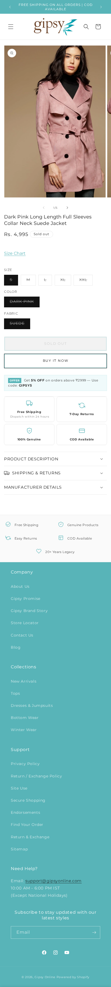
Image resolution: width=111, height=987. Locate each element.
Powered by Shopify (73, 977)
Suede (20, 325)
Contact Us (22, 635)
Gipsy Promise (25, 598)
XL (65, 281)
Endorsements (25, 812)
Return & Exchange (30, 837)
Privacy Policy (25, 763)
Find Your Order (27, 824)
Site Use (19, 788)
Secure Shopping (28, 800)
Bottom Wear (25, 717)
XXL (86, 281)
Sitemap (19, 849)
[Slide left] (44, 208)
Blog (15, 647)
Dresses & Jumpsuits (32, 705)
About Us (20, 586)
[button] (11, 27)
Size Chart (15, 253)
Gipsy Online (44, 977)
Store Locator (25, 622)
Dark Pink (25, 303)
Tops (15, 693)
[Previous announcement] (10, 7)
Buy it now (55, 361)
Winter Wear (24, 729)
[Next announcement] (101, 7)
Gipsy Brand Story (29, 610)
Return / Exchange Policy (36, 776)
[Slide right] (67, 208)
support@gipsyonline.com (53, 880)
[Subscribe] (94, 932)
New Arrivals (23, 681)
